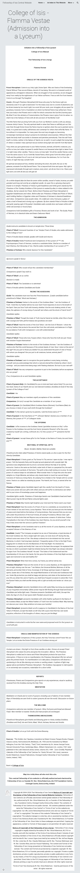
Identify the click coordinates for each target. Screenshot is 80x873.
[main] (29, 24)
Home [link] (40, 3)
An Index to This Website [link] (56, 3)
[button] (77, 2)
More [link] (70, 3)
